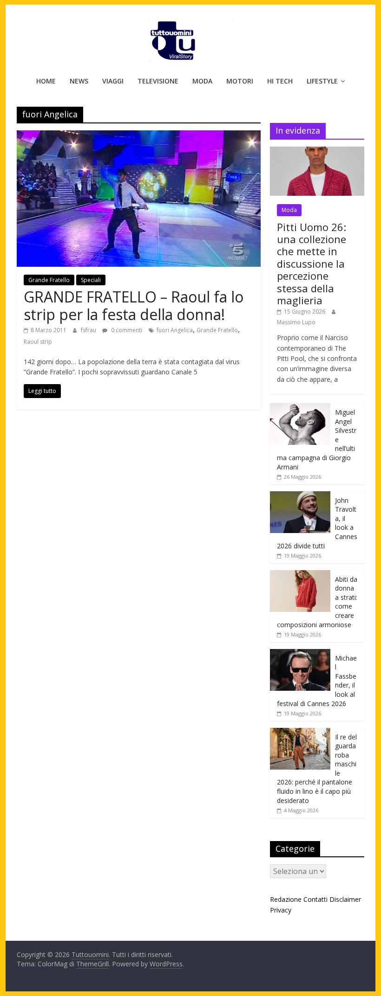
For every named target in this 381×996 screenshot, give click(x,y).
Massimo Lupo (296, 322)
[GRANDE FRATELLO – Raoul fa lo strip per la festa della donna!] (139, 136)
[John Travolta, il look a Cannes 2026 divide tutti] (300, 496)
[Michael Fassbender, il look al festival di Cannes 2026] (300, 653)
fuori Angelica (175, 330)
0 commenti (126, 330)
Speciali (91, 280)
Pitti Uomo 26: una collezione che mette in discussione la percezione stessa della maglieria (311, 263)
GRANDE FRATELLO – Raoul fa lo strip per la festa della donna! (133, 305)
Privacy (280, 910)
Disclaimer (345, 899)
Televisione (158, 81)
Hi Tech (280, 81)
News (79, 81)
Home (46, 81)
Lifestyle (322, 81)
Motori (239, 81)
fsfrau (89, 330)
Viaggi (113, 81)
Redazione (286, 899)
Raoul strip (38, 342)
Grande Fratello (49, 280)
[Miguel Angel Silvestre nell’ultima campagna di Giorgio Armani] (300, 408)
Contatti (315, 899)
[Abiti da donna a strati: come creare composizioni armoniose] (300, 575)
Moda (202, 81)
